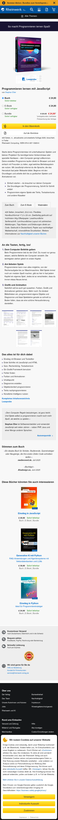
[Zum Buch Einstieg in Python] (29, 587)
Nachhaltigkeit (37, 698)
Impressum (23, 817)
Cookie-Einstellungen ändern (43, 732)
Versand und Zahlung (10, 723)
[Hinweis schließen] (54, 3)
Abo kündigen (37, 727)
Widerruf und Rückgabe (11, 727)
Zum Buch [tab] (9, 205)
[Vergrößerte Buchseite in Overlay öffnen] (15, 318)
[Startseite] (13, 9)
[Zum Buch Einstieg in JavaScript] (29, 497)
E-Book (8, 105)
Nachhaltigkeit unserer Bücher (33, 233)
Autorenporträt (44, 435)
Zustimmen (46, 750)
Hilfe (33, 723)
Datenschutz (34, 817)
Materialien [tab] (43, 205)
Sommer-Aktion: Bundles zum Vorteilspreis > (27, 2)
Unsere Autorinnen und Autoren (14, 702)
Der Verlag (6, 694)
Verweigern (37, 769)
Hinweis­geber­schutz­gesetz (42, 706)
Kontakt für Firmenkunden (16, 670)
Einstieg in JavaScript (29, 513)
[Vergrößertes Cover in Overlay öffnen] (30, 55)
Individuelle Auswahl (29, 803)
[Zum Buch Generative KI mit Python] (29, 539)
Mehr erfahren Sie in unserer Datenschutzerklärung (23, 779)
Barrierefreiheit (37, 694)
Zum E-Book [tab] (26, 205)
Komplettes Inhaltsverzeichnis (16, 398)
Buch (7, 97)
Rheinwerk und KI (9, 710)
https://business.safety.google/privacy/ (31, 790)
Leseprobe (7, 401)
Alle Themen (31, 16)
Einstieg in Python (29, 605)
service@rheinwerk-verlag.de (18, 673)
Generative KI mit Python (29, 558)
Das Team (6, 698)
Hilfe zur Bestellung (14, 667)
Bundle (8, 113)
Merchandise (7, 731)
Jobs (4, 706)
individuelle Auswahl (14, 769)
